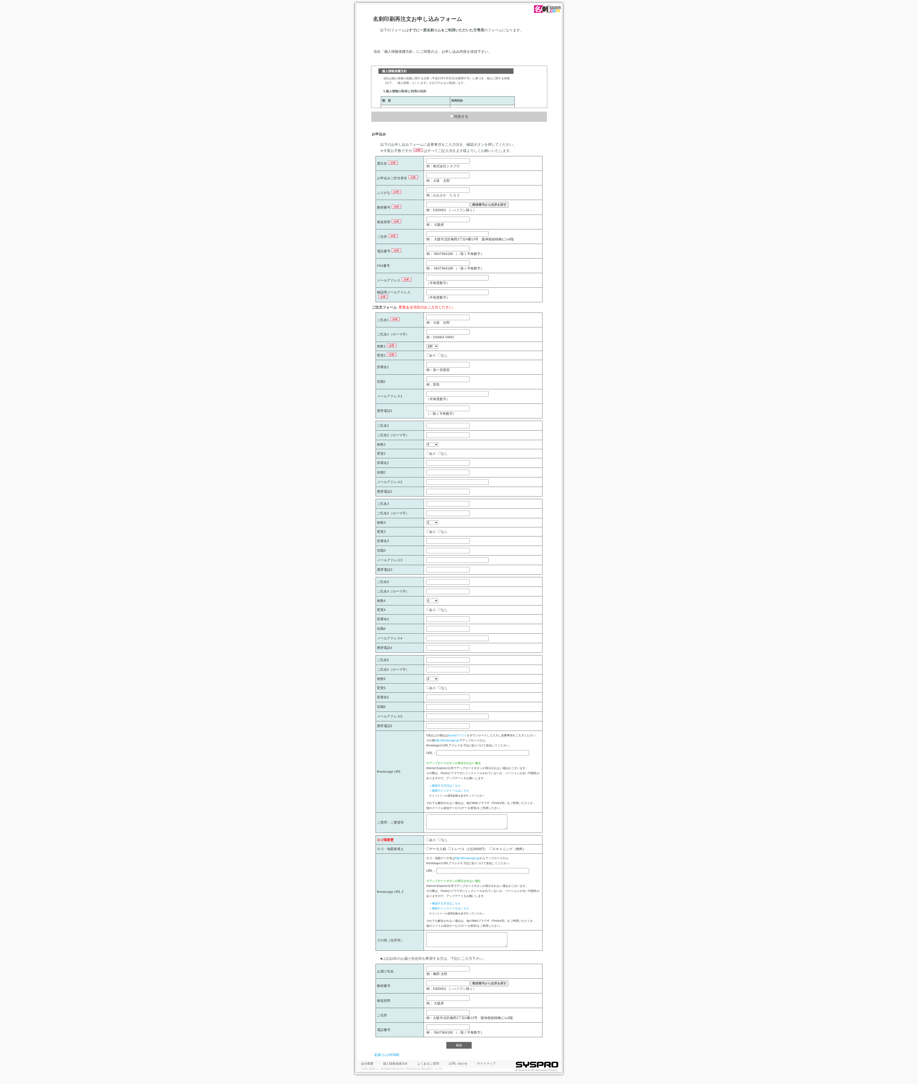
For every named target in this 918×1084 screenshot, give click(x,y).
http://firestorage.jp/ (447, 740)
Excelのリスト (457, 735)
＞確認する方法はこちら (445, 785)
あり (432, 355)
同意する (461, 116)
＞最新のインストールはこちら (449, 790)
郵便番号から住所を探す (489, 204)
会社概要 (367, 1063)
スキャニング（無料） (509, 849)
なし (444, 355)
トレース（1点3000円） (469, 849)
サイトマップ (486, 1063)
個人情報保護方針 (395, 1063)
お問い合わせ (458, 1063)
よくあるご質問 (428, 1063)
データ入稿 (437, 849)
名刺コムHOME (386, 1055)
